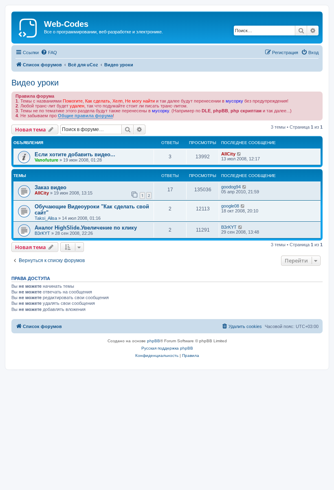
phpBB (153, 341)
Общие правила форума (85, 115)
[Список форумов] (28, 26)
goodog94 (231, 186)
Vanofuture (46, 160)
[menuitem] (49, 52)
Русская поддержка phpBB (167, 348)
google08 (230, 205)
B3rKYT (42, 233)
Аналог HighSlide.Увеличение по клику (86, 228)
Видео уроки (35, 82)
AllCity (228, 153)
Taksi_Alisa (46, 218)
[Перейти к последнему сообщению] (239, 153)
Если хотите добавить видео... (75, 154)
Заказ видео (50, 187)
